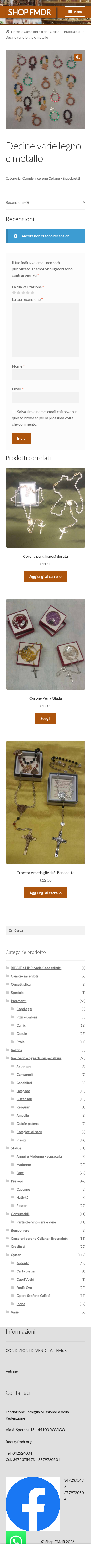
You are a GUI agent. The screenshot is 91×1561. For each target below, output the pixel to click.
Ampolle (23, 1115)
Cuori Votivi (25, 1279)
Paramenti (18, 1001)
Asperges (24, 1066)
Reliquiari (23, 1107)
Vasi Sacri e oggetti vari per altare (36, 1058)
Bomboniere (20, 1230)
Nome (18, 366)
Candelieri (24, 1083)
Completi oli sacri (29, 1132)
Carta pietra (26, 1271)
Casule (22, 1033)
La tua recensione (27, 299)
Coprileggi (24, 1009)
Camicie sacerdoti (24, 976)
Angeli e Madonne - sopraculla (39, 1156)
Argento (23, 1263)
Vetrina (16, 1050)
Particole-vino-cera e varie (36, 1222)
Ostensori (24, 1099)
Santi (20, 1173)
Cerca (45, 1553)
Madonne (24, 1164)
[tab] (46, 202)
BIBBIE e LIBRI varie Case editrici (36, 968)
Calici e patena (28, 1124)
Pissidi (21, 1140)
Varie (15, 1312)
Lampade (23, 1091)
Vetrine (12, 1371)
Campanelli (25, 1074)
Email (18, 388)
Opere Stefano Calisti (33, 1296)
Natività (22, 1197)
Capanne (23, 1189)
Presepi (17, 1181)
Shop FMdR (29, 12)
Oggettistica (21, 984)
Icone (21, 1304)
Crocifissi (18, 1246)
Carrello (70, 1548)
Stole (21, 1042)
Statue (16, 1148)
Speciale (17, 992)
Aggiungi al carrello (45, 576)
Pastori (22, 1205)
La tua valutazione (28, 286)
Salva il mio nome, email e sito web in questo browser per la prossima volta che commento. (44, 417)
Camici (21, 1025)
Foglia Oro (24, 1288)
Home (15, 32)
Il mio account (15, 1553)
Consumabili (20, 1214)
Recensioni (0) (17, 202)
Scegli (45, 718)
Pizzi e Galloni (27, 1017)
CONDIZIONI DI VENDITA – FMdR (36, 1350)
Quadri (16, 1255)
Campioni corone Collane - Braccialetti (52, 32)
